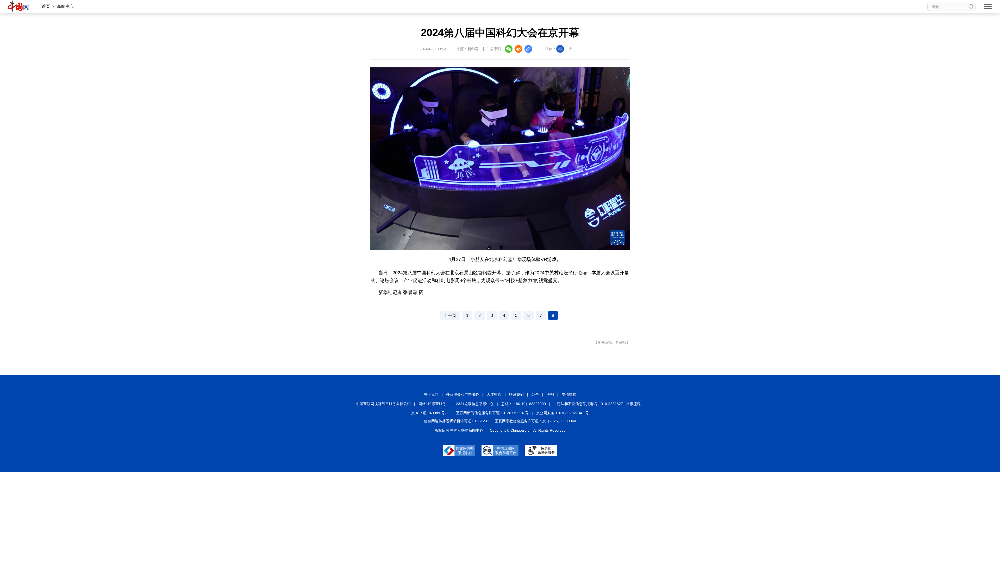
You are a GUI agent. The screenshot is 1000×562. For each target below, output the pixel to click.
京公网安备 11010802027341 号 (562, 413)
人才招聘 (494, 394)
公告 (535, 394)
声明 (550, 394)
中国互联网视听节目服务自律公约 (383, 404)
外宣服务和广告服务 (462, 394)
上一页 (450, 315)
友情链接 (569, 394)
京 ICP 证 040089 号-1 (429, 413)
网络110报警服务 (432, 404)
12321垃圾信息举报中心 (473, 404)
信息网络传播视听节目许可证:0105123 (455, 421)
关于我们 (431, 394)
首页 (46, 6)
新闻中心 (65, 6)
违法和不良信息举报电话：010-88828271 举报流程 (599, 404)
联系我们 (516, 394)
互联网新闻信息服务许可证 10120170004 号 (492, 413)
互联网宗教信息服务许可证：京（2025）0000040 (535, 421)
